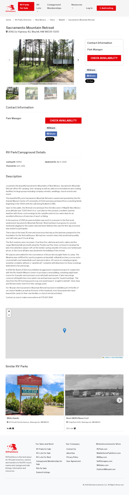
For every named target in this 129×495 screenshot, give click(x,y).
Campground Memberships (54, 6)
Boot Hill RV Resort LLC (77, 418)
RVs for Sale (41, 468)
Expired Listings (43, 472)
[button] (109, 8)
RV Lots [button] (39, 6)
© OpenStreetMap (116, 357)
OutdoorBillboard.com (106, 469)
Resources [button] (76, 5)
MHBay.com (102, 457)
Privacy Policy (72, 457)
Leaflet (106, 357)
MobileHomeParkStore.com (109, 453)
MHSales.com (103, 465)
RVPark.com (102, 449)
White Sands (13, 418)
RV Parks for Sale (24, 6)
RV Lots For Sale (43, 453)
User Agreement (73, 461)
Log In (89, 8)
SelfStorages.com (104, 461)
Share (52, 128)
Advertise (70, 453)
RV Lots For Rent (43, 457)
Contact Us (71, 449)
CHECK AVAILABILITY (63, 120)
